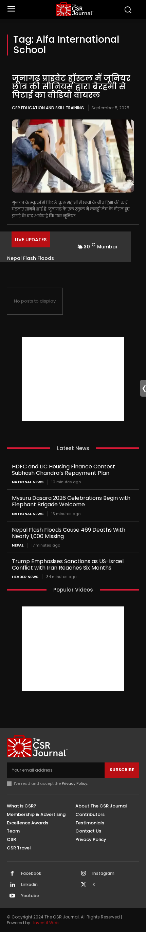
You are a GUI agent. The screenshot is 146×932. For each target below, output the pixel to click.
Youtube (30, 895)
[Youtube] (12, 896)
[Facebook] (12, 873)
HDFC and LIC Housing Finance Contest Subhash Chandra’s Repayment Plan (63, 470)
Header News (25, 576)
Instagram (103, 873)
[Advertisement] (73, 379)
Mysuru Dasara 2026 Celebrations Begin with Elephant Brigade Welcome (71, 501)
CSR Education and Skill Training (48, 108)
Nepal (17, 545)
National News (27, 482)
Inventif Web (45, 923)
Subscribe (122, 770)
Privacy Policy (74, 783)
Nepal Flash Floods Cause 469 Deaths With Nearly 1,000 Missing (68, 533)
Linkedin (29, 884)
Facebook (31, 873)
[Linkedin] (12, 885)
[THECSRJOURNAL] (75, 9)
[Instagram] (83, 873)
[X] (83, 885)
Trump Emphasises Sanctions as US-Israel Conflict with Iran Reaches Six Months (68, 564)
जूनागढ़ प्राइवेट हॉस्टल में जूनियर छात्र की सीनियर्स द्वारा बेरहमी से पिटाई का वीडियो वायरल (71, 87)
